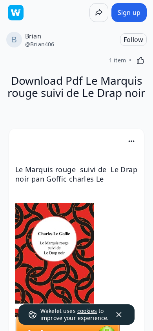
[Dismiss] (119, 314)
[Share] (98, 12)
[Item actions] (131, 141)
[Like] (140, 60)
